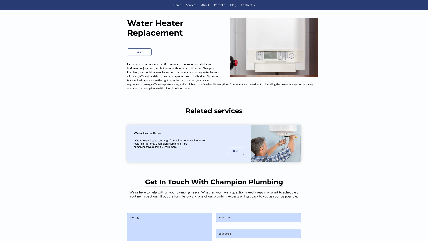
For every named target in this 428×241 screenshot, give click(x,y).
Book (139, 52)
